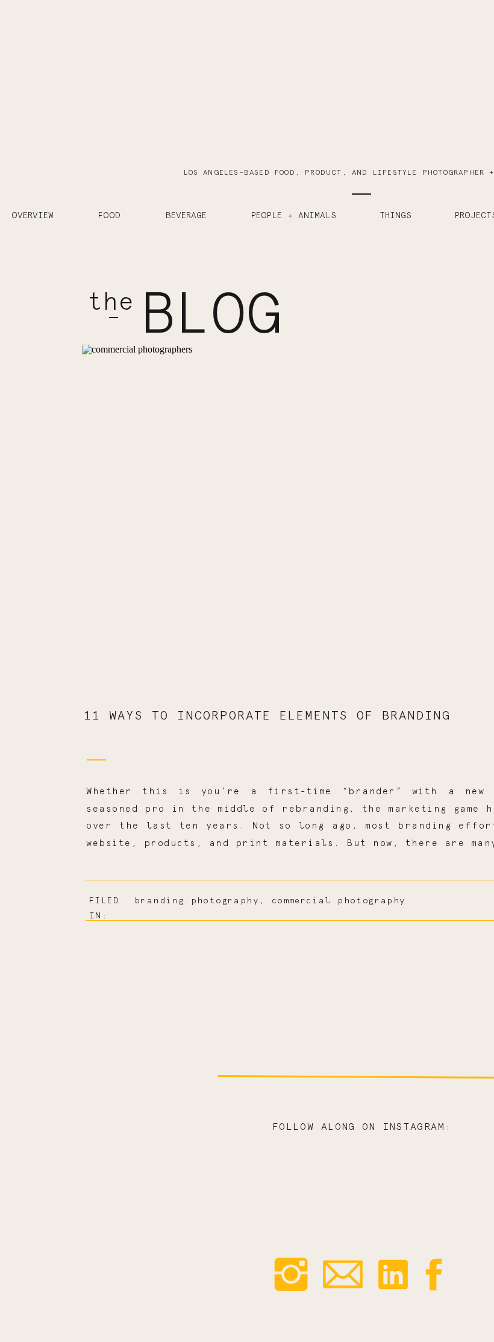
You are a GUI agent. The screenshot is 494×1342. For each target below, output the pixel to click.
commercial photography (339, 901)
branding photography (196, 901)
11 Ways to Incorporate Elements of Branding (267, 716)
